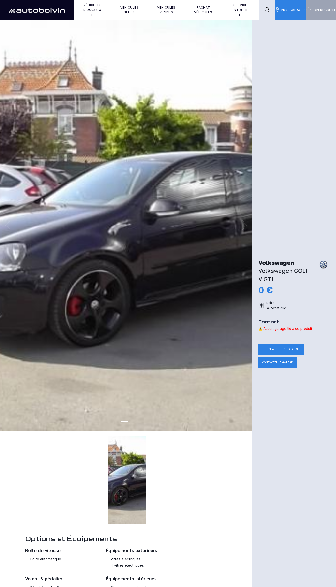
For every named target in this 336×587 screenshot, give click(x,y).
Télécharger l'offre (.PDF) (281, 349)
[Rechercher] (267, 10)
